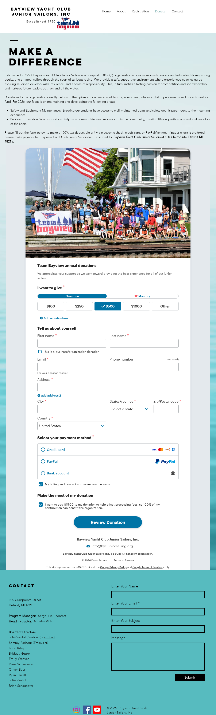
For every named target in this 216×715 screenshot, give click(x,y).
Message (118, 638)
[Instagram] (76, 710)
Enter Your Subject (125, 620)
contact (60, 616)
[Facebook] (87, 710)
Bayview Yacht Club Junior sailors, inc (41, 12)
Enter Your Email (124, 603)
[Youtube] (97, 710)
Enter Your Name (124, 586)
